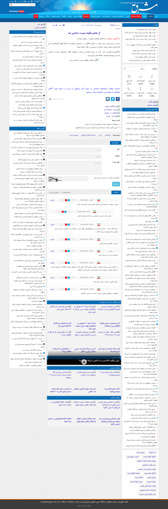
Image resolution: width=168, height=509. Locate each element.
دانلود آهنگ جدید (149, 456)
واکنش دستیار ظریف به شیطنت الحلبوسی (142, 321)
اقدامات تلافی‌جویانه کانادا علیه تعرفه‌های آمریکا (27, 184)
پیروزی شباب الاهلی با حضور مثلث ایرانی (29, 204)
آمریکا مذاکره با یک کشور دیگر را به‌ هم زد (29, 69)
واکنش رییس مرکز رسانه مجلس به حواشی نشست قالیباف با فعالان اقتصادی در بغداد (143, 194)
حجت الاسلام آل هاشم (88, 135)
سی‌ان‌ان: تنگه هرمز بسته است (32, 350)
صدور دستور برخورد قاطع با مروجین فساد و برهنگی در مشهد (30, 179)
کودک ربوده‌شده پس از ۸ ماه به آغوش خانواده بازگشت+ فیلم (29, 46)
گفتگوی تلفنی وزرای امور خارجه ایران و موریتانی (140, 445)
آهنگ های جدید (150, 473)
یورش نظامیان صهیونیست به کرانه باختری (29, 168)
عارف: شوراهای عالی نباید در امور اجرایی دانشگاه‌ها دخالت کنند (144, 372)
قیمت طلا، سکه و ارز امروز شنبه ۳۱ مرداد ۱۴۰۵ (140, 32)
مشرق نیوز (139, 6)
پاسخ (52, 200)
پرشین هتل (152, 477)
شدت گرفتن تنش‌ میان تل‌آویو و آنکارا (30, 159)
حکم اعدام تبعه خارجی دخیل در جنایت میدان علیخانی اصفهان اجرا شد (142, 441)
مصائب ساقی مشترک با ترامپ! (146, 151)
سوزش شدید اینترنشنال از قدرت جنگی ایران (141, 248)
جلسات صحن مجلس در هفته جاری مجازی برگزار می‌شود (141, 177)
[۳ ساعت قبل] (108, 313)
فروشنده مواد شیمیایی (148, 490)
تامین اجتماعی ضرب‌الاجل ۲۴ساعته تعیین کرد (62, 325)
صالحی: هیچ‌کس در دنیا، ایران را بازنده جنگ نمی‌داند (142, 384)
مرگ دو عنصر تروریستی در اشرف (145, 160)
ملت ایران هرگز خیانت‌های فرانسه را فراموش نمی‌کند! (142, 390)
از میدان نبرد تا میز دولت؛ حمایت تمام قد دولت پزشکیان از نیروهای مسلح (141, 135)
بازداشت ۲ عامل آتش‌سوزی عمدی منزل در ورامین (30, 345)
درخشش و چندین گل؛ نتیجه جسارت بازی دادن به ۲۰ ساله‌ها (60, 390)
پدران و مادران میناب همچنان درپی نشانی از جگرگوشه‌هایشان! (142, 205)
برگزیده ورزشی (115, 368)
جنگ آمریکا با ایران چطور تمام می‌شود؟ (30, 108)
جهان (144, 16)
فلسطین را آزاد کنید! (36, 286)
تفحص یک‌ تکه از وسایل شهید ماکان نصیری (28, 138)
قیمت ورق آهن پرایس (148, 486)
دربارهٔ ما (12, 1)
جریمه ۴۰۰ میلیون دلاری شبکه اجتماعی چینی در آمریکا (28, 339)
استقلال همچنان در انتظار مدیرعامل (31, 365)
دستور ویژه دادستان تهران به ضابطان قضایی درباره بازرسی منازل (142, 410)
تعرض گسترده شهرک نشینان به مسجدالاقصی (28, 225)
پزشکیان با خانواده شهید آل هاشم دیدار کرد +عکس (101, 124)
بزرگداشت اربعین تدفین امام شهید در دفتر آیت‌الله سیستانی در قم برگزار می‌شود (143, 332)
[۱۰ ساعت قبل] (59, 379)
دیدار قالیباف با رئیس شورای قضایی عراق (142, 427)
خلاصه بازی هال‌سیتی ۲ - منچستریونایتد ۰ (111, 390)
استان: (154, 68)
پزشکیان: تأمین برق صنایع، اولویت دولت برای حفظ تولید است (142, 343)
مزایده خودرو (151, 481)
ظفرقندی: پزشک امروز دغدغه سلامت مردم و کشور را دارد (29, 164)
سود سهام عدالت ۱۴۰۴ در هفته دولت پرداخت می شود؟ (28, 115)
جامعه (70, 16)
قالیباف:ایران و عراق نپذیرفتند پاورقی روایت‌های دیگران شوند (141, 311)
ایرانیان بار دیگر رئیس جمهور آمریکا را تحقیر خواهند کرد (143, 299)
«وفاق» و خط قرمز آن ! (148, 437)
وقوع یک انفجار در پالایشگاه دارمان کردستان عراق (27, 359)
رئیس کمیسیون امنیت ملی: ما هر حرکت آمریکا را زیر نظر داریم (141, 364)
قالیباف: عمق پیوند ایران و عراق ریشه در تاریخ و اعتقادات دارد (141, 349)
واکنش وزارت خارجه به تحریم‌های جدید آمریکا (141, 239)
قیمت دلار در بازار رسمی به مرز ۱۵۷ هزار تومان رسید (141, 40)
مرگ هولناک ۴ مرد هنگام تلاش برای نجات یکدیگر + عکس (27, 52)
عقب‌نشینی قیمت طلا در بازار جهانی (144, 50)
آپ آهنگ (152, 452)
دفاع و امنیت (106, 16)
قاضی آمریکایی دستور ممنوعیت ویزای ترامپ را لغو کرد (29, 250)
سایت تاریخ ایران (133, 456)
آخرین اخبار (41, 128)
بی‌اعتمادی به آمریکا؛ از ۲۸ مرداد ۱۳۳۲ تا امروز (140, 433)
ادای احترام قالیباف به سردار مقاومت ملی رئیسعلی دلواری (143, 305)
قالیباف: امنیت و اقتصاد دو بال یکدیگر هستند (141, 328)
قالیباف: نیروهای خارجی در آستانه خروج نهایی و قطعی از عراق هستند (141, 267)
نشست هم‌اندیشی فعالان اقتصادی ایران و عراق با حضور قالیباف (140, 404)
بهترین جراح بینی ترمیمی (147, 469)
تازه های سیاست (152, 109)
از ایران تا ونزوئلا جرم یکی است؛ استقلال (142, 394)
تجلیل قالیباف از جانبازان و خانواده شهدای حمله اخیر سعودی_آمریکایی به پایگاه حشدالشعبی (141, 285)
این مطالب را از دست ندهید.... (109, 302)
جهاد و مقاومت (95, 16)
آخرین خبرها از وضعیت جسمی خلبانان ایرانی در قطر (28, 37)
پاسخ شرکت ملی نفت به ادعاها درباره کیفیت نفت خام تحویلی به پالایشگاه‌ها (29, 282)
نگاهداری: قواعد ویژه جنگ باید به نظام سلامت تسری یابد (141, 182)
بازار (36, 16)
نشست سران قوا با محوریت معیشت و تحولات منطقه (142, 129)
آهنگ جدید (139, 477)
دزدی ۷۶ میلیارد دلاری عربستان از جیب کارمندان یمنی (28, 273)
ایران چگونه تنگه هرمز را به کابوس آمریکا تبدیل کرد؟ (99, 360)
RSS (35, 1)
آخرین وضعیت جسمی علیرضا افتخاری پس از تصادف (110, 325)
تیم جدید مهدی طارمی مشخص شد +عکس (85, 390)
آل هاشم (108, 135)
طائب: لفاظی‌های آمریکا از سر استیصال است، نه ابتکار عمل (141, 216)
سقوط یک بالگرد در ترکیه (35, 246)
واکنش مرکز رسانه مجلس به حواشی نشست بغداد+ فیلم (142, 199)
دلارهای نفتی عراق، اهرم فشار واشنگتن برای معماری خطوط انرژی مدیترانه (29, 134)
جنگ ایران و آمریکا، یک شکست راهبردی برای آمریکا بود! (29, 354)
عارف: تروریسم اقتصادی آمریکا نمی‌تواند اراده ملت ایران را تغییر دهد (142, 124)
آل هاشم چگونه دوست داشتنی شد (84, 33)
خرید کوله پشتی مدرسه (147, 494)
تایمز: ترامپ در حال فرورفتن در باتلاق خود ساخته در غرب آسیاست (28, 235)
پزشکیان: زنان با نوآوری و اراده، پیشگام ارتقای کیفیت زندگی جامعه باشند (142, 255)
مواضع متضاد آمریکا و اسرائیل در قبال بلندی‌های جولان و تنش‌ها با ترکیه (28, 334)
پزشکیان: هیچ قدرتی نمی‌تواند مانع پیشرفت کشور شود (141, 147)
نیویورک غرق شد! (37, 301)
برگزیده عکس (115, 397)
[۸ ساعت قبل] (108, 338)
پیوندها (41, 16)
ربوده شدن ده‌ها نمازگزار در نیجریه (31, 172)
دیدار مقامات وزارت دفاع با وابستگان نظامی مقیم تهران (86, 420)
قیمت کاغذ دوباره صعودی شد (146, 29)
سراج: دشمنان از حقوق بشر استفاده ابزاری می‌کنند (143, 188)
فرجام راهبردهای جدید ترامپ (146, 230)
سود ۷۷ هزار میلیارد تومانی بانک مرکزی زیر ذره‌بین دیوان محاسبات (143, 225)
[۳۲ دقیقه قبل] (84, 362)
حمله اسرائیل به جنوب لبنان (34, 362)
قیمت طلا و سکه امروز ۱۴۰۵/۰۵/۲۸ (144, 54)
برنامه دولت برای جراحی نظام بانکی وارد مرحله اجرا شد (29, 230)
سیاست (150, 16)
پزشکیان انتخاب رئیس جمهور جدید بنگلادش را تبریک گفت (142, 279)
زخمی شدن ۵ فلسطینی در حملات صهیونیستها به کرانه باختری (28, 194)
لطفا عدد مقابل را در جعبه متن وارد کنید (107, 178)
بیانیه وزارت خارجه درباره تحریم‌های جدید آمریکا (140, 354)
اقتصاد (64, 16)
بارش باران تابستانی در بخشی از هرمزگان (29, 277)
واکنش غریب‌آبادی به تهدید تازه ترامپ (143, 418)
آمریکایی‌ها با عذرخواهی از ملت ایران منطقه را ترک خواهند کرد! (142, 243)
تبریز (100, 135)
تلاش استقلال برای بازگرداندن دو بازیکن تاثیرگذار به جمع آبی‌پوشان (28, 84)
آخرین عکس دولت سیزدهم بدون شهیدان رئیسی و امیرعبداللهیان (96, 127)
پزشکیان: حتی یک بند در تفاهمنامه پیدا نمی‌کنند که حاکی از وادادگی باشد (141, 290)
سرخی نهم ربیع (151, 221)
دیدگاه (48, 16)
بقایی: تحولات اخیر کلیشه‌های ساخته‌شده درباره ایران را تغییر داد (141, 358)
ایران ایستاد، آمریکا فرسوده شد (145, 251)
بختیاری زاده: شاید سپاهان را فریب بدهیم (29, 101)
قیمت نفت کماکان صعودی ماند (145, 57)
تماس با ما (21, 1)
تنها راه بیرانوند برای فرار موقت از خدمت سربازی (27, 89)
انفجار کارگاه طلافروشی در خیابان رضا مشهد (59, 420)
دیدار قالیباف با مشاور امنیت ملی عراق (143, 415)
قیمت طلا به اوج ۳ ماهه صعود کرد (144, 36)
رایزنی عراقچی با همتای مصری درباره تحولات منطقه (142, 118)
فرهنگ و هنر (78, 16)
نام (118, 149)
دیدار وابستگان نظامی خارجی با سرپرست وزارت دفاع (28, 328)
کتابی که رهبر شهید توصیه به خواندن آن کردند (28, 222)
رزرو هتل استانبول (149, 465)
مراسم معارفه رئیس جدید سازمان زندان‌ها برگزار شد (141, 234)
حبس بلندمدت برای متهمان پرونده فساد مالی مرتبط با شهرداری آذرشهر (142, 155)
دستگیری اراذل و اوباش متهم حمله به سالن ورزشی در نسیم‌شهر (30, 97)
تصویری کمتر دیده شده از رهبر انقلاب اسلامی (28, 175)
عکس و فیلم (56, 16)
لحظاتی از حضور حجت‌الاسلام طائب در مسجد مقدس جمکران (29, 188)
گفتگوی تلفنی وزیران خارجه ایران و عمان (143, 272)
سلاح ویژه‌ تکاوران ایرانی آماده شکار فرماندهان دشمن (28, 61)
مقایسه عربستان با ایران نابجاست (145, 324)
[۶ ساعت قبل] (84, 379)
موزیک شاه (141, 452)
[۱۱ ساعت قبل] (59, 338)
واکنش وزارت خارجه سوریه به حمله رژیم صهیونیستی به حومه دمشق (31, 317)
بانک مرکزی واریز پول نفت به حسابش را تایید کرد (27, 147)
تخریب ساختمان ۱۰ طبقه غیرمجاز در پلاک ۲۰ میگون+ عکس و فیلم (142, 399)
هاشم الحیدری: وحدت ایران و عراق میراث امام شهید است (28, 208)
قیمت (156, 25)
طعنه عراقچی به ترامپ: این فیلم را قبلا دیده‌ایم (140, 275)
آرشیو (29, 1)
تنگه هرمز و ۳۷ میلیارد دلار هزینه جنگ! (30, 151)
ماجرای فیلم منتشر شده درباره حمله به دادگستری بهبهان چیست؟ (141, 422)
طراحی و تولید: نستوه (84, 505)
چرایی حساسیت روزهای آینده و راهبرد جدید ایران (139, 368)
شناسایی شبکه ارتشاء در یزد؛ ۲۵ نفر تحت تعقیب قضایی (141, 378)
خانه (156, 16)
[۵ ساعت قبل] (59, 313)
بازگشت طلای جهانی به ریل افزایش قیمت (142, 60)
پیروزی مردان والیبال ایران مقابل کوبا (31, 104)
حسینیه (86, 16)
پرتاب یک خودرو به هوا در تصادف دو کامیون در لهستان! (29, 73)
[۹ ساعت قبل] (84, 338)
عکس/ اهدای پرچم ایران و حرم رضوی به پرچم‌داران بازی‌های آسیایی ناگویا (109, 421)
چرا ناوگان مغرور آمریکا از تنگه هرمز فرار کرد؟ (28, 111)
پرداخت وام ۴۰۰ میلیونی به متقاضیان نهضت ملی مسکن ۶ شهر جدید (85, 326)
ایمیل (117, 155)
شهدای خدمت (73, 135)
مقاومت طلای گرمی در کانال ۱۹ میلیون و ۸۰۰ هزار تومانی (142, 46)
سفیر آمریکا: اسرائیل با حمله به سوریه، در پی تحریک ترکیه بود (29, 121)
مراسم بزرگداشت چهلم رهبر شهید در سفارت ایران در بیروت (142, 337)
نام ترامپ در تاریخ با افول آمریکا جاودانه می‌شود (140, 295)
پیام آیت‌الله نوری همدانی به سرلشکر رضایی (141, 114)
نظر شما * (115, 162)
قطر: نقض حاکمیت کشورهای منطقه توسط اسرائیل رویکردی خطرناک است (30, 199)
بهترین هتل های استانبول (146, 461)
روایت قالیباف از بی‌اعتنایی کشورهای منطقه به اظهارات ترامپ (142, 164)
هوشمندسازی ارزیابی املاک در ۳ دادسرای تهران (140, 169)
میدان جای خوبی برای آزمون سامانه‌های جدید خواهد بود (29, 261)
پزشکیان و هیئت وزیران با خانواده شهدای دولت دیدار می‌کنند (141, 141)
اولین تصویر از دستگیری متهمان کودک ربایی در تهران (29, 79)
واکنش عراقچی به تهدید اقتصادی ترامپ (143, 430)
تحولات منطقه (136, 16)
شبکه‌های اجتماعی (118, 16)
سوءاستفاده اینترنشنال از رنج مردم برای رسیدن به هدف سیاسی (141, 316)
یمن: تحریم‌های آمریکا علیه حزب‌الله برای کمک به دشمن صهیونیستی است (28, 143)
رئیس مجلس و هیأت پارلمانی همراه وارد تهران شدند (141, 261)
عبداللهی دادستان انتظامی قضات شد (144, 172)
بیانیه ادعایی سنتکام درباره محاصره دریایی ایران (27, 92)
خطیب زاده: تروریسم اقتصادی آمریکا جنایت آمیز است (141, 211)
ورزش (128, 16)
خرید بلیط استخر (136, 481)
